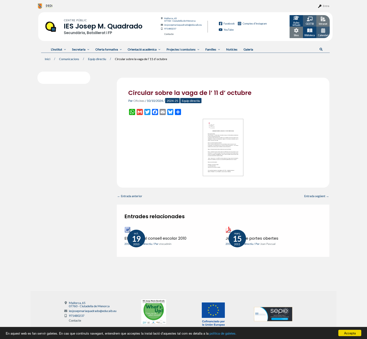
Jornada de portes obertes (252, 238)
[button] (321, 49)
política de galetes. (222, 333)
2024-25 (172, 100)
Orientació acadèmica (142, 49)
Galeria (248, 49)
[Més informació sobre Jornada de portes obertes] (229, 229)
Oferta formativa (106, 49)
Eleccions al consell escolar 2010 (155, 238)
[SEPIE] (273, 313)
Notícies (231, 49)
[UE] (213, 313)
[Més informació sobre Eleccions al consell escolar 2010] (127, 229)
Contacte (169, 34)
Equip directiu (191, 100)
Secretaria (78, 49)
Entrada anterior (129, 196)
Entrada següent (316, 196)
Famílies (210, 49)
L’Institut (56, 49)
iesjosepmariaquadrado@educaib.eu (183, 24)
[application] (64, 49)
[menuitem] (40, 6)
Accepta (350, 333)
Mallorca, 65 (180, 19)
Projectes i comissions (181, 49)
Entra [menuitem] (326, 5)
